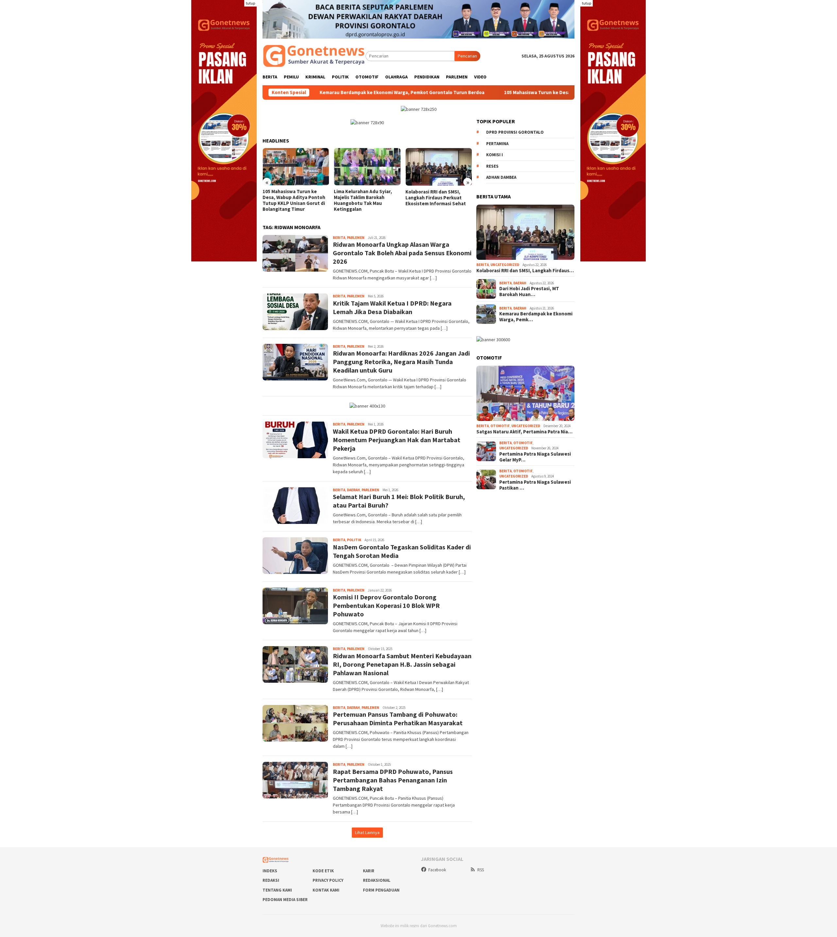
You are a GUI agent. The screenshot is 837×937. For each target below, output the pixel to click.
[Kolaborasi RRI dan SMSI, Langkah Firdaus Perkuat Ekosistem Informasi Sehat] (438, 167)
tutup (250, 3)
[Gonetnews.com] (314, 56)
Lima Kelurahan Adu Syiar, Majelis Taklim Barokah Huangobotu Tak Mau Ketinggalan (363, 200)
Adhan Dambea (501, 177)
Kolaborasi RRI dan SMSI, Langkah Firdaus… (525, 271)
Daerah (353, 490)
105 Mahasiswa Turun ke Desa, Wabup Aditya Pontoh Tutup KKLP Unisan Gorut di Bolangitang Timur (564, 92)
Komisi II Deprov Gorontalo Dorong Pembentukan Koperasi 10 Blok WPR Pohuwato (386, 605)
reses (492, 166)
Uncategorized (504, 264)
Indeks (270, 871)
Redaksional (376, 880)
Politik (354, 540)
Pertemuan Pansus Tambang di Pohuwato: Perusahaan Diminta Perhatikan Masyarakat (398, 718)
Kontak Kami (326, 890)
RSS (480, 870)
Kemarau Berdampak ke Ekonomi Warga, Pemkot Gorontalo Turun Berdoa (350, 92)
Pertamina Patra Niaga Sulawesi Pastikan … (535, 485)
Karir (368, 871)
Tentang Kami (277, 890)
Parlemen (356, 237)
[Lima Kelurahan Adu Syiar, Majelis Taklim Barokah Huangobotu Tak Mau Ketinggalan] (367, 166)
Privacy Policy (328, 880)
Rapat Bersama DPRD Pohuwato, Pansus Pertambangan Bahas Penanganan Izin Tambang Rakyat (393, 780)
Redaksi (271, 880)
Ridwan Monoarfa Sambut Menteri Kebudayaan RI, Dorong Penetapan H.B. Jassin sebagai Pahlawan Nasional (402, 664)
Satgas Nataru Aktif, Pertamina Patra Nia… (524, 432)
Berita (339, 237)
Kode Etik (323, 871)
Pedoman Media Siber (285, 899)
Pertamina (497, 143)
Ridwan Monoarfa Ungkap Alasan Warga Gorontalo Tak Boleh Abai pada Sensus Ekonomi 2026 (402, 252)
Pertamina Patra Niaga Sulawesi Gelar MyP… (535, 457)
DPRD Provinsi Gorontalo (515, 132)
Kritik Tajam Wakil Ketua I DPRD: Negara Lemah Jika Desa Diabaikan (392, 307)
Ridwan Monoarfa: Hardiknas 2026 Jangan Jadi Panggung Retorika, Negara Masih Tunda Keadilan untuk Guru (401, 361)
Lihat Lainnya (367, 832)
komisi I (494, 155)
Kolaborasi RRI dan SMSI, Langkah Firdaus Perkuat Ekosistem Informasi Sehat (435, 198)
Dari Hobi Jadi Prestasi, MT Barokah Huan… (529, 291)
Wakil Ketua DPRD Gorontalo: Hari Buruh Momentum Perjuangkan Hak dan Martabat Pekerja (396, 439)
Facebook (437, 870)
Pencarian (467, 56)
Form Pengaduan (381, 890)
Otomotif (500, 426)
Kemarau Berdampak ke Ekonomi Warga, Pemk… (535, 317)
